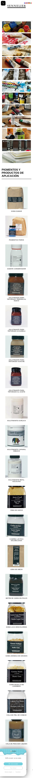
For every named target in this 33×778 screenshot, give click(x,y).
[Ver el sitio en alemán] (29, 3)
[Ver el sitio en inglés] (27, 3)
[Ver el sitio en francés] (25, 3)
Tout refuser (13, 768)
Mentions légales (8, 772)
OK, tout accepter (13, 764)
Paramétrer (18, 772)
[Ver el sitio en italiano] (31, 3)
